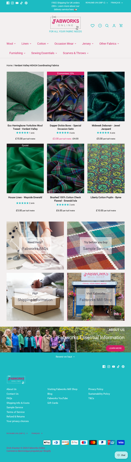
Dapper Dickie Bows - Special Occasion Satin (65, 127)
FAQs (9, 398)
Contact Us (13, 393)
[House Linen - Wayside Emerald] (25, 168)
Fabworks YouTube (57, 398)
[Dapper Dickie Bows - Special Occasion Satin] (65, 96)
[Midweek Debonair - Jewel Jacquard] (106, 96)
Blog (49, 393)
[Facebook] (8, 2)
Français (115, 3)
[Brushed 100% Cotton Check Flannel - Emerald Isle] (65, 168)
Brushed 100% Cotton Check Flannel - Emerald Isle (65, 199)
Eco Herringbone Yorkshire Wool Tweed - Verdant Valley (25, 127)
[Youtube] (17, 2)
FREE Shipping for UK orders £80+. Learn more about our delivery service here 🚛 (66, 6)
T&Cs (91, 398)
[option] (65, 339)
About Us (11, 389)
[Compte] (114, 25)
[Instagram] (12, 2)
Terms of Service (16, 412)
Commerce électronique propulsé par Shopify (29, 451)
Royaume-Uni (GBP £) (95, 3)
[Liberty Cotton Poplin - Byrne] (106, 168)
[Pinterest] (26, 2)
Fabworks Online (36, 448)
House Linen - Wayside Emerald (25, 197)
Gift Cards (52, 403)
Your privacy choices (18, 421)
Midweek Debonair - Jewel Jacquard (106, 127)
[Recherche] (107, 25)
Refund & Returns (16, 416)
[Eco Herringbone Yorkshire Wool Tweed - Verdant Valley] (25, 96)
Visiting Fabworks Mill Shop (62, 389)
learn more (115, 348)
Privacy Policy (95, 389)
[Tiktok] (21, 2)
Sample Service (15, 407)
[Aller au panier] (121, 25)
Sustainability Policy (99, 393)
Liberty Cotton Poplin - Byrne (106, 197)
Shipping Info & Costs (18, 403)
